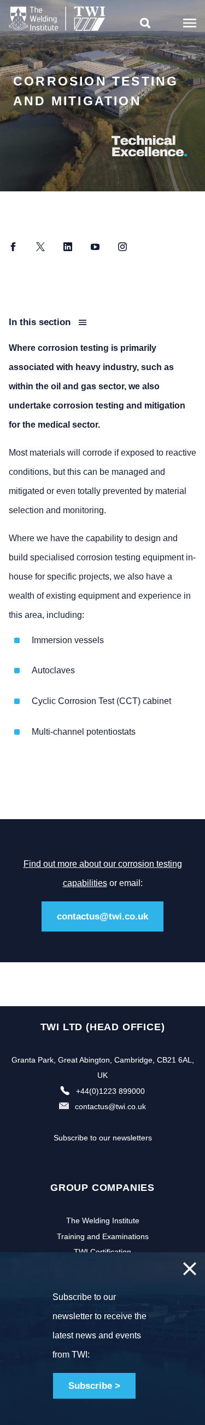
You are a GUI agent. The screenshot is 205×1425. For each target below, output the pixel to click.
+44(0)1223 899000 (110, 1091)
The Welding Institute (102, 1220)
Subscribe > (94, 1386)
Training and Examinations (103, 1236)
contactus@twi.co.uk (102, 916)
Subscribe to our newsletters (103, 1137)
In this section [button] (41, 322)
